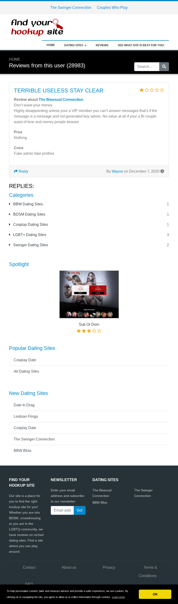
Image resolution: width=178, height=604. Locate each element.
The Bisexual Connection (61, 100)
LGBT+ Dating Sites (29, 235)
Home (51, 45)
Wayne (117, 171)
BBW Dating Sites (27, 204)
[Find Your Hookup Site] (38, 27)
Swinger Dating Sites (30, 245)
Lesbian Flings (26, 416)
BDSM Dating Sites (28, 214)
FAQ (29, 584)
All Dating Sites (26, 371)
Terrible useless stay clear (58, 90)
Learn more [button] (118, 597)
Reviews (102, 45)
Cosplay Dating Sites (30, 224)
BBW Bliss (22, 451)
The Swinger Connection (70, 8)
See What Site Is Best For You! (141, 45)
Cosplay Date (25, 360)
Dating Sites (73, 45)
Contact (29, 567)
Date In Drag (24, 405)
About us (69, 567)
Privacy (109, 567)
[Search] (164, 66)
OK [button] (155, 594)
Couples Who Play (112, 8)
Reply (23, 171)
